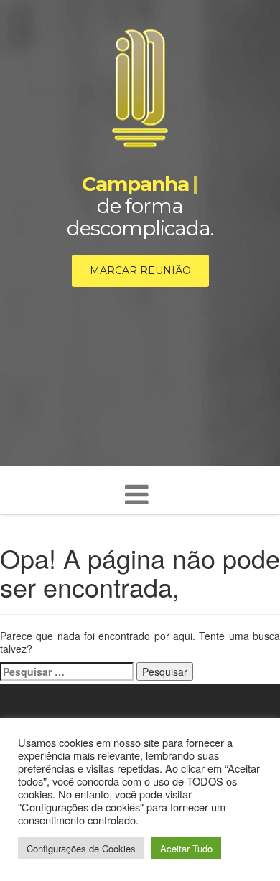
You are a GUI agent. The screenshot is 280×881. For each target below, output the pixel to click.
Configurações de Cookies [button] (81, 848)
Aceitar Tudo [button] (186, 848)
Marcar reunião (140, 270)
